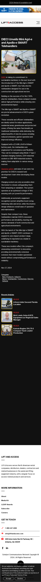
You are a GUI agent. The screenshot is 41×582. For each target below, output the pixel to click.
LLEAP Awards (7, 504)
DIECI (3, 77)
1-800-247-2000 (11, 528)
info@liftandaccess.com (14, 534)
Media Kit (5, 500)
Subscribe (5, 508)
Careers (4, 513)
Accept (8, 578)
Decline (20, 578)
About (3, 496)
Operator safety (7, 169)
